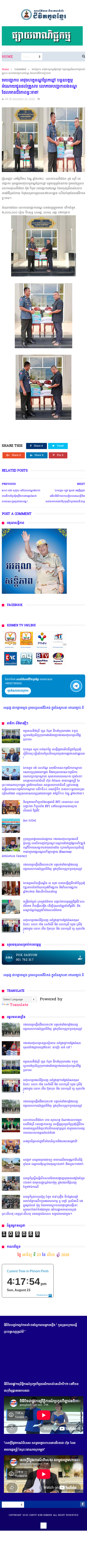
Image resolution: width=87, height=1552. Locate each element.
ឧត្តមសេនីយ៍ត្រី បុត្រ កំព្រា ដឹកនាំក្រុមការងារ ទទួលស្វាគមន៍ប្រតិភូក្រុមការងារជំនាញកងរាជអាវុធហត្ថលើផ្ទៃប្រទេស (52, 735)
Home (7, 56)
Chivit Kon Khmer (40, 1515)
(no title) (29, 821)
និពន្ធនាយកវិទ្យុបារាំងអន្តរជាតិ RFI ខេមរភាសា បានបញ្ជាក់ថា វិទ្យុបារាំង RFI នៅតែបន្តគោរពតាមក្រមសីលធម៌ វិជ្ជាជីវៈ (51, 806)
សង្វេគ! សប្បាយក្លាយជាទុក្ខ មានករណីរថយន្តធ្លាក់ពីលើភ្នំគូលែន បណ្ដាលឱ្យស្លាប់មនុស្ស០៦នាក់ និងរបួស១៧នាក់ (53, 1162)
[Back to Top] (43, 1526)
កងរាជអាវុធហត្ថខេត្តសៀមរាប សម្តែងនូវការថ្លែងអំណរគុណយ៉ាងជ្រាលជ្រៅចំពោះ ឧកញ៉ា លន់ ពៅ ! (52, 1045)
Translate (19, 1005)
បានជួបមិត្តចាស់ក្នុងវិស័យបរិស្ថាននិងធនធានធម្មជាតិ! (50, 1141)
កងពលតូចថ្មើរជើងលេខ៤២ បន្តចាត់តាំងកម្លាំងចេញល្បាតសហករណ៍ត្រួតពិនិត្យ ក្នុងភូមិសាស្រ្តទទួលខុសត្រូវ (52, 867)
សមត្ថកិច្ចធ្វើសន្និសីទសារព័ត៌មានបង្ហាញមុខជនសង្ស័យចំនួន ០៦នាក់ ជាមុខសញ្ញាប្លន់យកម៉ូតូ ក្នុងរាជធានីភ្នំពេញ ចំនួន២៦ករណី (54, 1182)
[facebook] (82, 1504)
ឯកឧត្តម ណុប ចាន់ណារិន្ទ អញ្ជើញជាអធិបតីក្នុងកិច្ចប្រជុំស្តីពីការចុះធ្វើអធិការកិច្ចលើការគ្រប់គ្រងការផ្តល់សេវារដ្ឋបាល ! (54, 753)
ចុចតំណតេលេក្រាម (17, 691)
